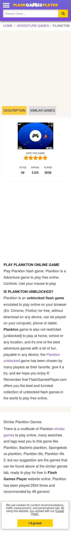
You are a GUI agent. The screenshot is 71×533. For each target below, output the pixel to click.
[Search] (63, 13)
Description (14, 110)
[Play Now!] (35, 136)
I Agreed (35, 523)
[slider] (35, 157)
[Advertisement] (35, 68)
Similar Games (42, 110)
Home (8, 25)
